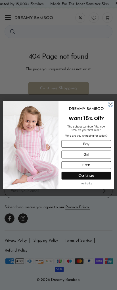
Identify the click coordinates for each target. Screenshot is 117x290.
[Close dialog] (110, 104)
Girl (86, 154)
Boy (86, 143)
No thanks (86, 183)
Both (86, 165)
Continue (86, 175)
